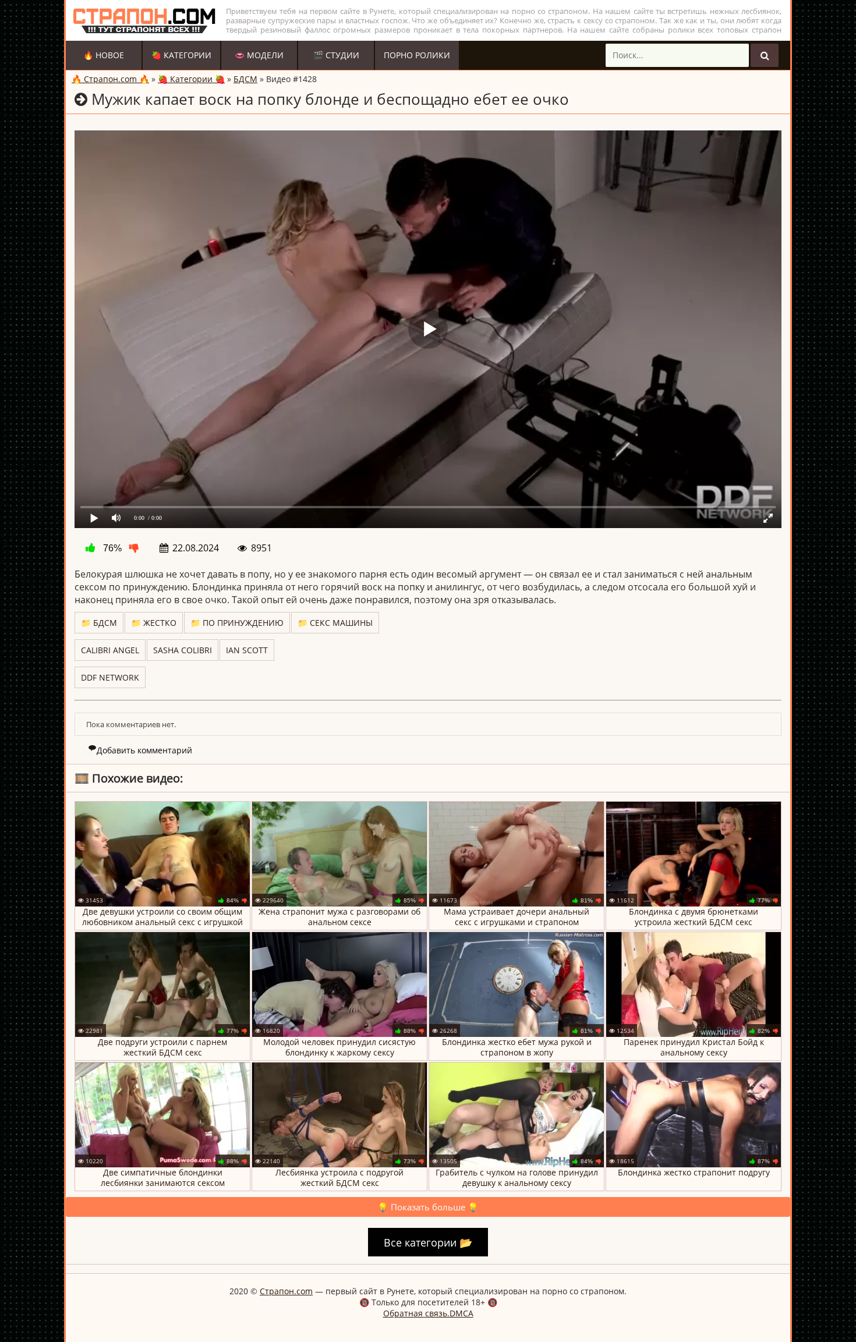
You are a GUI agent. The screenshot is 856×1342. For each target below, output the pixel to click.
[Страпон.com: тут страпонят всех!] (144, 20)
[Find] (765, 55)
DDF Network (110, 677)
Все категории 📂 (428, 1242)
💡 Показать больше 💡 (428, 1207)
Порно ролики (417, 55)
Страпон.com (286, 1291)
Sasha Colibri (182, 650)
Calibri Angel (110, 650)
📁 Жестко (153, 622)
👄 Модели (259, 55)
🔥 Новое (103, 55)
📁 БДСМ (99, 622)
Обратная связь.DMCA (428, 1313)
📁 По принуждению (237, 622)
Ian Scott (247, 650)
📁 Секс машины (335, 622)
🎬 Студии (336, 55)
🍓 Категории (181, 55)
